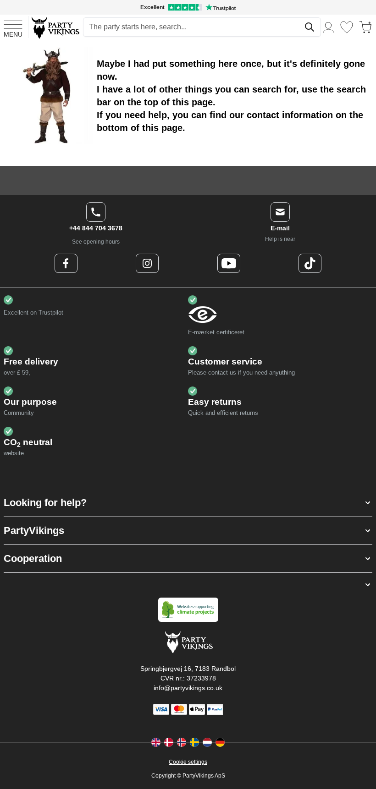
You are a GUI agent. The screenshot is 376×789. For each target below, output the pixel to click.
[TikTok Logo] (310, 263)
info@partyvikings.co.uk (188, 687)
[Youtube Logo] (228, 263)
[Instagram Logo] (147, 263)
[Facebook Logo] (66, 263)
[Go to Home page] (54, 27)
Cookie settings (188, 762)
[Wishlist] (346, 27)
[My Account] (329, 27)
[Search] (310, 27)
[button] (188, 503)
